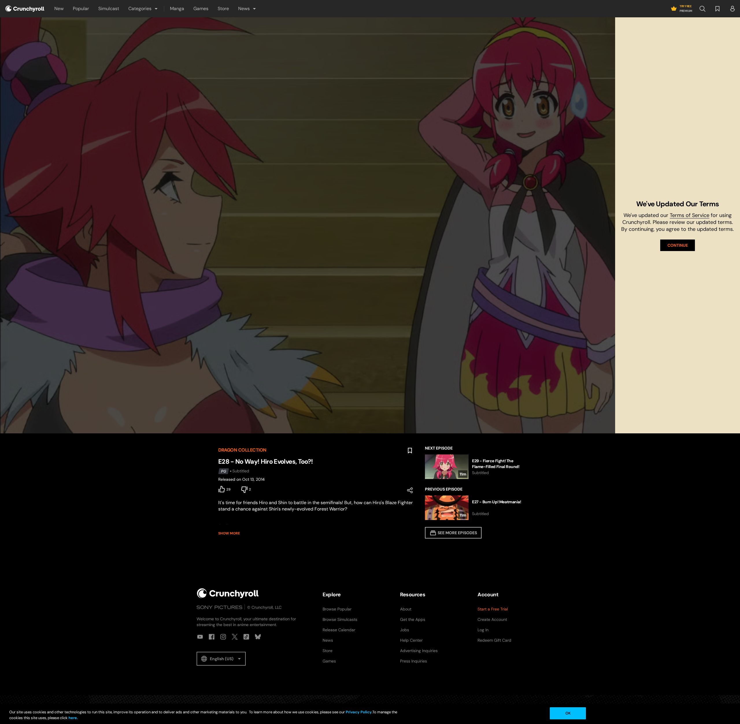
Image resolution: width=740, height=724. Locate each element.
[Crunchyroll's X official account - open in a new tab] (234, 636)
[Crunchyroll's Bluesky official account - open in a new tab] (257, 636)
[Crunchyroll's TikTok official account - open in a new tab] (246, 636)
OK (568, 713)
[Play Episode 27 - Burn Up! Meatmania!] (473, 507)
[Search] (702, 8)
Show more (229, 533)
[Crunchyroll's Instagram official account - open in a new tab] (223, 636)
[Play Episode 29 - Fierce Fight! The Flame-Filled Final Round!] (473, 466)
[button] (143, 8)
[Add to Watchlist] (410, 450)
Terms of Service (689, 215)
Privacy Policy (359, 712)
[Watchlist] (717, 8)
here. (73, 717)
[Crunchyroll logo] (25, 8)
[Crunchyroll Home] (228, 593)
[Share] (410, 490)
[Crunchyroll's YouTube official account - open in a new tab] (200, 636)
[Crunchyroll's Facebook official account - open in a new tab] (211, 636)
